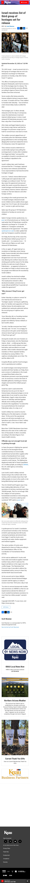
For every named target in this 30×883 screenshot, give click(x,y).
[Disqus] (15, 805)
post (3, 220)
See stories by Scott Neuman (10, 627)
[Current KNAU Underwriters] (15, 774)
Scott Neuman (10, 26)
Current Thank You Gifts (15, 758)
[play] (2, 881)
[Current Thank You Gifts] (15, 737)
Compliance (6, 858)
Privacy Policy (6, 848)
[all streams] (28, 881)
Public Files (6, 851)
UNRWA (25, 464)
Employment (6, 855)
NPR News (6, 607)
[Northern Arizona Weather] (15, 687)
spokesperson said (8, 231)
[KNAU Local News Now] (15, 650)
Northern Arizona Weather (15, 700)
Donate (25, 2)
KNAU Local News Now (15, 666)
